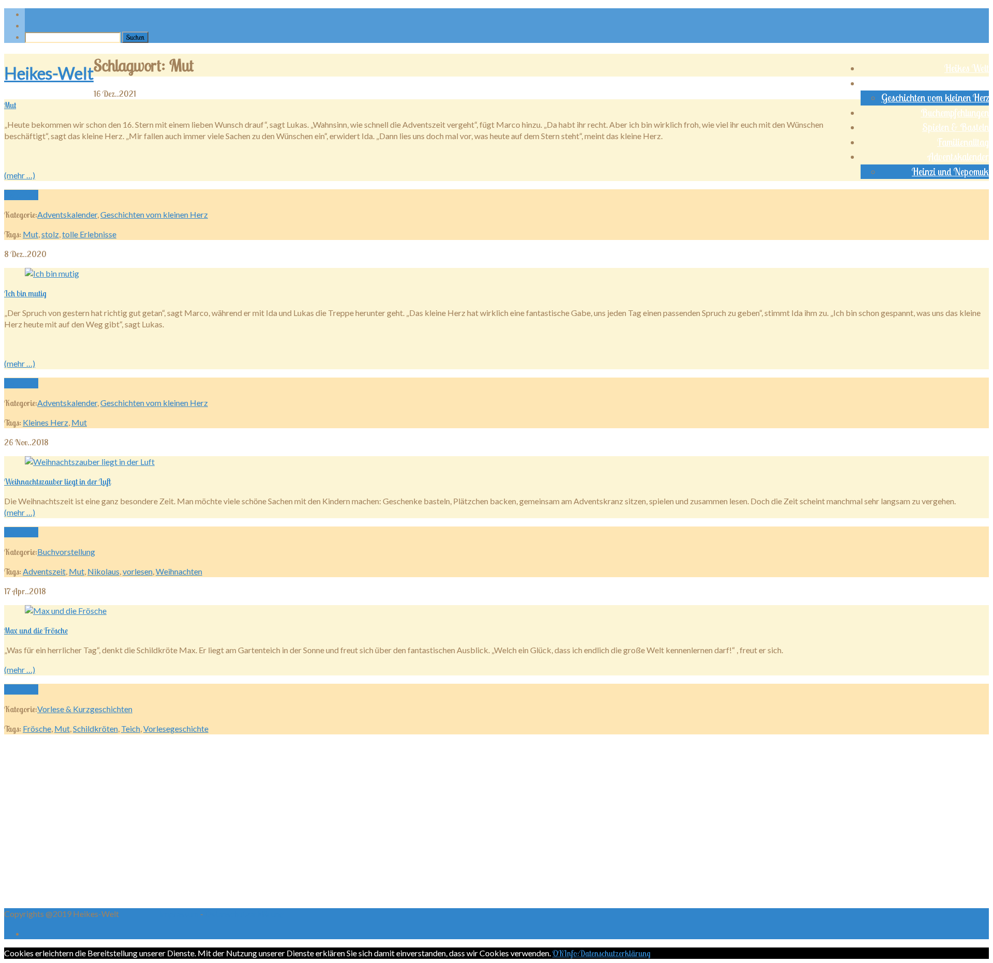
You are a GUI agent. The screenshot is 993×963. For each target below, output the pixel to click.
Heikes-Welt (49, 73)
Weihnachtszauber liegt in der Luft (57, 481)
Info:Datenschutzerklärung (607, 953)
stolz (50, 234)
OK (557, 953)
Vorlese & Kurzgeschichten (940, 83)
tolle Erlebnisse (89, 234)
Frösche (37, 728)
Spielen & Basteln (955, 127)
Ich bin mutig (25, 293)
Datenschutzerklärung (244, 914)
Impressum (179, 914)
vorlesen (138, 571)
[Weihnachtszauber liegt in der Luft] (90, 462)
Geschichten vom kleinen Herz (935, 98)
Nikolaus (103, 571)
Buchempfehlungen (955, 113)
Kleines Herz (45, 422)
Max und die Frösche (36, 630)
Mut (10, 105)
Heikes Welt (966, 68)
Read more (21, 195)
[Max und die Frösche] (66, 610)
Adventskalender (958, 157)
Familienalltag (963, 142)
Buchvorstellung (66, 551)
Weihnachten (179, 571)
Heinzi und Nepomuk (950, 171)
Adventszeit (44, 571)
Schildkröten (95, 728)
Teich (130, 728)
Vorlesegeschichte (175, 728)
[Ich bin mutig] (52, 273)
